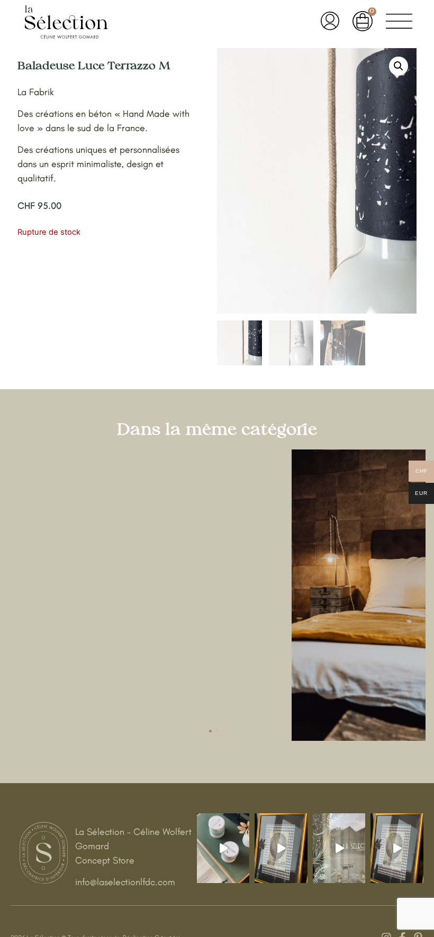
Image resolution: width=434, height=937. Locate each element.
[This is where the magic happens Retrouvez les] (281, 848)
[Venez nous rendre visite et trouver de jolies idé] (396, 848)
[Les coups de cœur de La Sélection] (223, 848)
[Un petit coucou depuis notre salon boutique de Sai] (339, 848)
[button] (398, 66)
